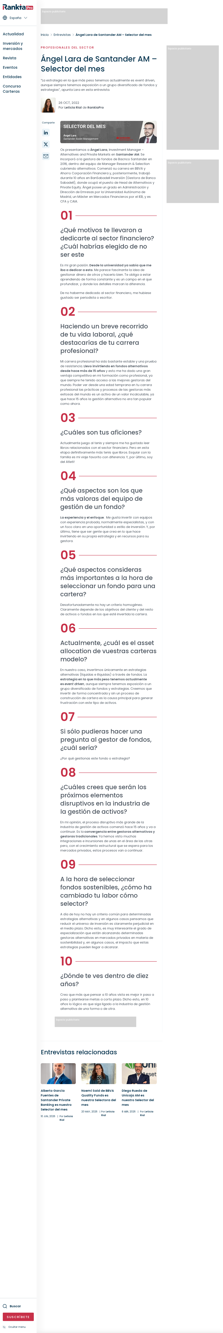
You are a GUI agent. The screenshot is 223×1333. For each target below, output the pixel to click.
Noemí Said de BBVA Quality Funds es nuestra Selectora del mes (98, 1097)
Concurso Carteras (12, 89)
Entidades (12, 76)
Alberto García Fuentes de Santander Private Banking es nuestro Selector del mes (56, 1100)
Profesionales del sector (67, 47)
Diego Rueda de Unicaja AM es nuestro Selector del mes (138, 1097)
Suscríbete (18, 1317)
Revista (9, 58)
